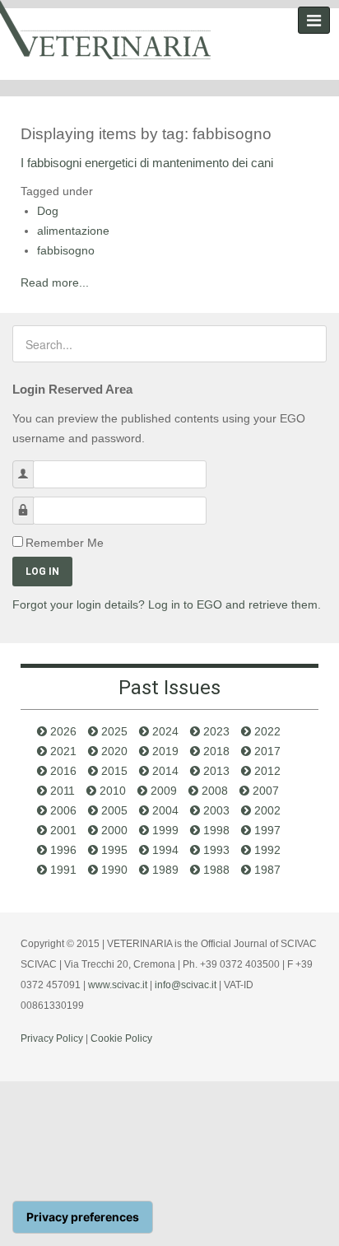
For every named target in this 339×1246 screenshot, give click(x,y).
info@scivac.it (185, 985)
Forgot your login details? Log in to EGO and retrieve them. (166, 604)
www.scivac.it (117, 985)
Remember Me (65, 542)
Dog (47, 210)
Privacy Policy (52, 1038)
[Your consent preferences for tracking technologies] (82, 1217)
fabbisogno (66, 250)
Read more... (55, 282)
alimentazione (73, 230)
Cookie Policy (121, 1038)
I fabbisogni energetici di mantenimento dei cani (147, 163)
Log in (42, 571)
